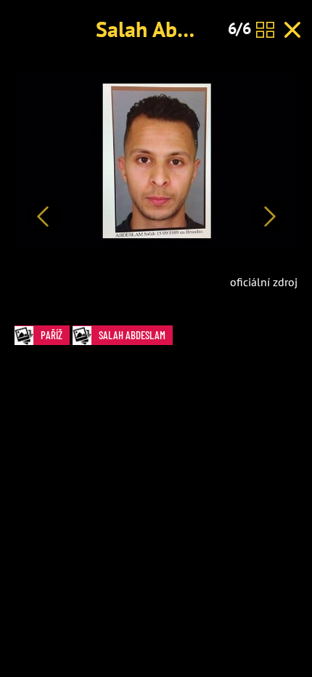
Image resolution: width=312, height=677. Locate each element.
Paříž (51, 334)
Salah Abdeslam (170, 29)
